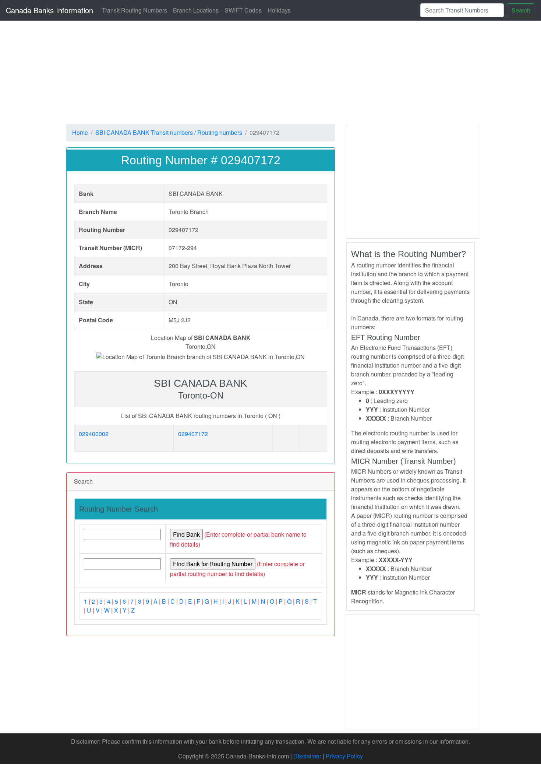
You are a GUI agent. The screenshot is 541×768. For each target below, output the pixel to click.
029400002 (94, 433)
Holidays (279, 10)
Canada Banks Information (49, 10)
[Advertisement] (287, 72)
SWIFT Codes (243, 10)
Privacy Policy (344, 756)
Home (80, 132)
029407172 (193, 433)
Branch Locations (196, 10)
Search (521, 10)
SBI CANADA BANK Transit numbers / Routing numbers (168, 132)
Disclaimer (307, 756)
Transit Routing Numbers (134, 10)
